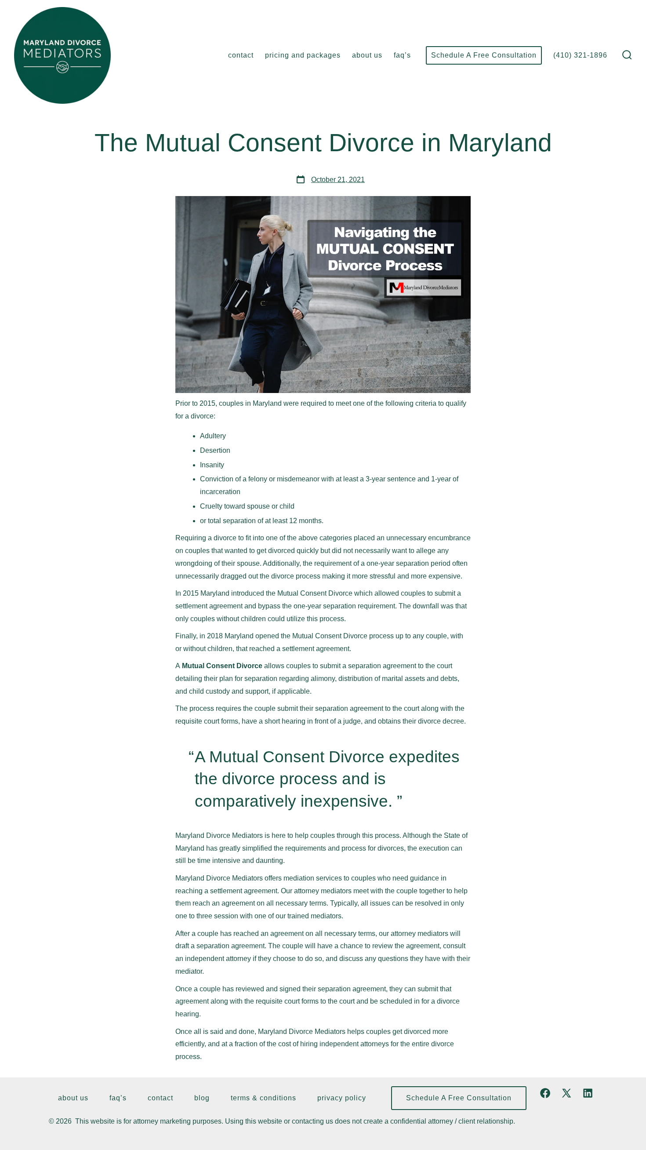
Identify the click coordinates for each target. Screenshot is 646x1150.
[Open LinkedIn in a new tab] (587, 1093)
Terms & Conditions (263, 1098)
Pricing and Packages (303, 55)
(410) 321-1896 (580, 55)
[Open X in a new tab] (566, 1093)
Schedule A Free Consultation (459, 1098)
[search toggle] (627, 55)
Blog (202, 1098)
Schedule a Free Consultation (484, 55)
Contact (241, 55)
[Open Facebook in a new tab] (545, 1093)
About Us (367, 55)
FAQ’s (402, 55)
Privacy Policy (341, 1098)
